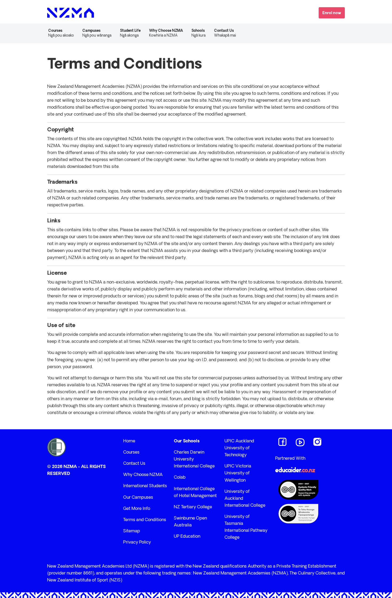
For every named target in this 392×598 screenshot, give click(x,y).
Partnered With (290, 459)
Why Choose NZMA (143, 475)
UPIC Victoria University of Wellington (238, 473)
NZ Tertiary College (193, 507)
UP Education (187, 536)
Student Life (130, 33)
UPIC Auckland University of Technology (239, 448)
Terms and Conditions (144, 520)
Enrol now (331, 13)
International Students (145, 486)
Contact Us (225, 33)
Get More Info (136, 509)
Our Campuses (138, 497)
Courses (131, 452)
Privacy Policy (137, 542)
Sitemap (131, 531)
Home (129, 441)
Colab (180, 477)
